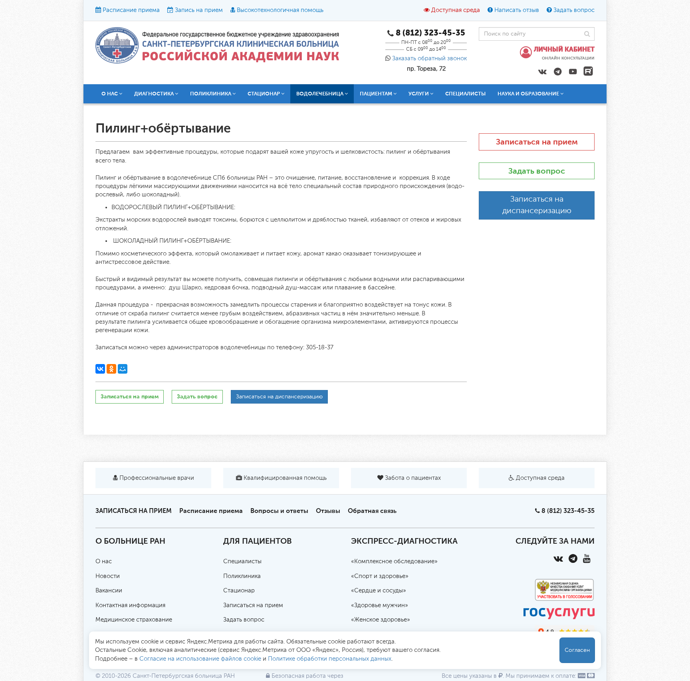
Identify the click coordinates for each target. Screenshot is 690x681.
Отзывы (328, 511)
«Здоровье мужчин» (379, 605)
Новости (107, 576)
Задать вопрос (574, 10)
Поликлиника (242, 576)
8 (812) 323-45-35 (568, 511)
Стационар (239, 591)
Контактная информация (130, 605)
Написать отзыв (516, 10)
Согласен (577, 650)
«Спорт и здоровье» (379, 576)
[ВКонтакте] (100, 369)
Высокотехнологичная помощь (280, 10)
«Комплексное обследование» (394, 561)
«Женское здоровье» (380, 620)
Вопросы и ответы (279, 511)
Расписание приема (131, 10)
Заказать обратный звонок (429, 58)
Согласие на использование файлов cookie (200, 659)
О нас (103, 561)
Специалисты (465, 94)
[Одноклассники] (111, 369)
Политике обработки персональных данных (329, 659)
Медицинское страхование (133, 620)
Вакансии (108, 591)
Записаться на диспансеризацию (279, 397)
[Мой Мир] (122, 369)
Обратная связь (372, 511)
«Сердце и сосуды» (378, 591)
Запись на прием (199, 10)
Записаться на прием (130, 396)
